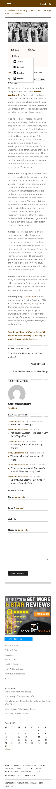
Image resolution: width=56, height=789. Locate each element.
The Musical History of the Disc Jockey (25, 355)
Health (29, 768)
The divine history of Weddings (30, 371)
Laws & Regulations (14, 668)
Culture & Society (13, 650)
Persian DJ (12, 335)
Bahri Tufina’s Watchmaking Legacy (21, 708)
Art (19, 775)
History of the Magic (21, 424)
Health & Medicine (13, 664)
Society (43, 765)
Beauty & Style (11, 645)
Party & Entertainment (18, 421)
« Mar (7, 749)
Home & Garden (11, 772)
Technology (26, 772)
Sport (7, 678)
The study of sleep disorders (17, 713)
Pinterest (20, 78)
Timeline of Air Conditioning (18, 691)
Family (20, 768)
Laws (38, 772)
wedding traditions (29, 339)
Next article (38, 364)
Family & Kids (11, 659)
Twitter (20, 61)
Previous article (20, 348)
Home (7, 765)
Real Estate (30, 775)
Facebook (21, 67)
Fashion (16, 765)
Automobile (10, 775)
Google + (20, 73)
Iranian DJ (40, 332)
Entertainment (29, 765)
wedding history (14, 339)
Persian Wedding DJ (26, 335)
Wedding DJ (31, 296)
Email (17, 50)
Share (15, 56)
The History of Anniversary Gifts (19, 696)
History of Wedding (27, 332)
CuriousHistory (19, 404)
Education (9, 654)
